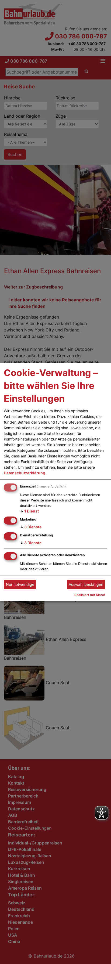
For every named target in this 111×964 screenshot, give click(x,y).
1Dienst (29, 511)
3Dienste (30, 527)
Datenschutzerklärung (24, 473)
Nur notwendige (20, 584)
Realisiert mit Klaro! (89, 595)
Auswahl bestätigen (86, 584)
